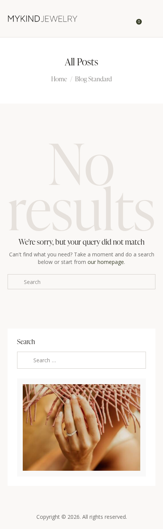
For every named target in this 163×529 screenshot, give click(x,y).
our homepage (106, 261)
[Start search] (150, 20)
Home (59, 79)
